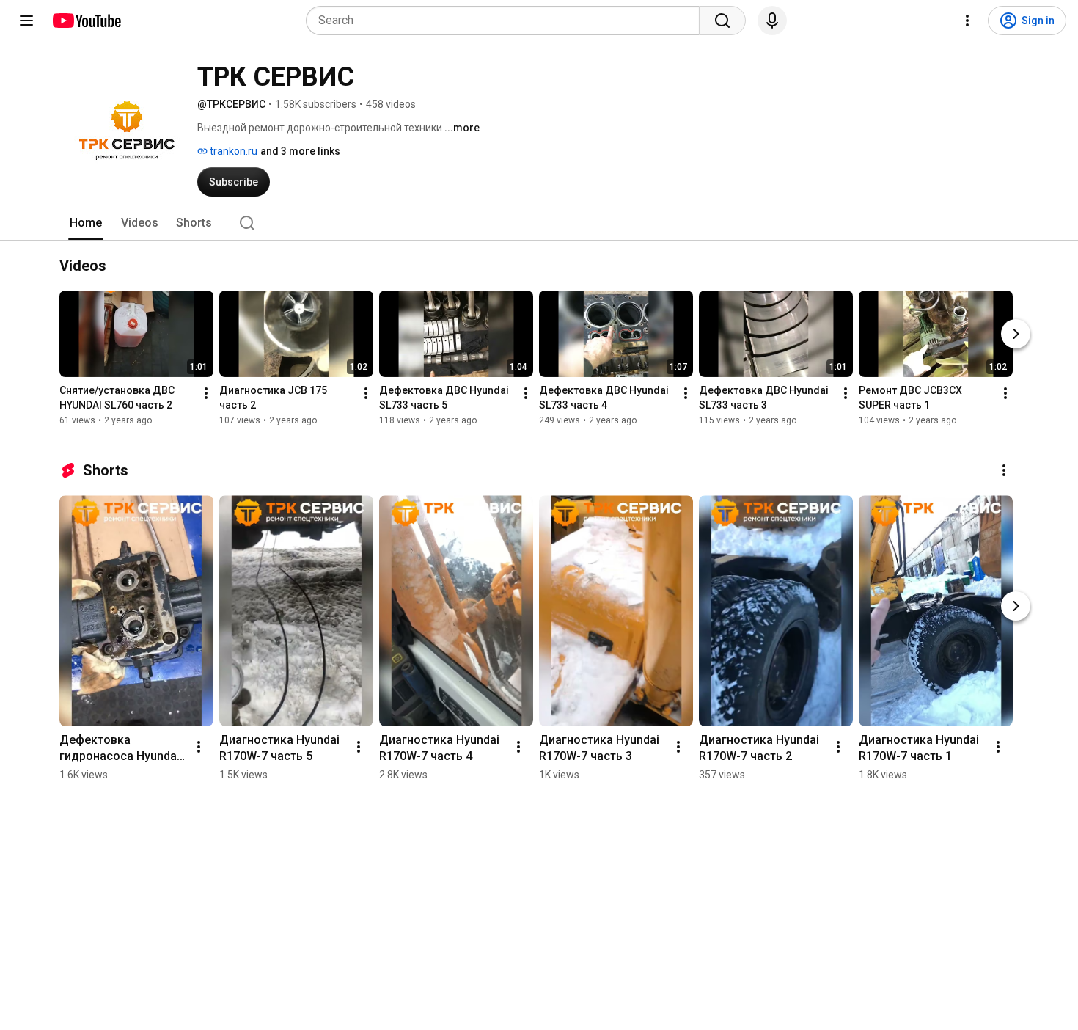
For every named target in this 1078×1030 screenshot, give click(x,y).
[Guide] (26, 20)
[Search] (722, 20)
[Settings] (967, 20)
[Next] (1015, 333)
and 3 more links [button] (300, 151)
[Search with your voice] (772, 20)
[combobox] (507, 20)
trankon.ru (232, 151)
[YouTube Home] (86, 20)
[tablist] (539, 223)
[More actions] (206, 393)
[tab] (85, 223)
